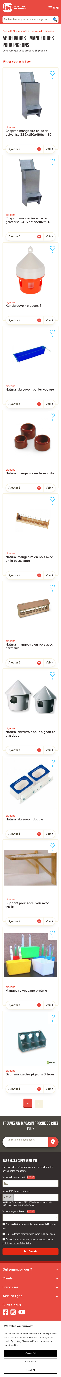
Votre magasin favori (14, 1211)
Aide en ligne (12, 1296)
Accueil (7, 31)
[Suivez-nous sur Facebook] (5, 1312)
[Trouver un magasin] (53, 1142)
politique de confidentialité (17, 1243)
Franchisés (10, 1287)
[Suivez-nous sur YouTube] (22, 1312)
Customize (30, 1362)
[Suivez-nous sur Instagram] (13, 1312)
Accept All (30, 1353)
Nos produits (20, 31)
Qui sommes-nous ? (17, 1269)
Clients (8, 1278)
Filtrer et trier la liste (17, 61)
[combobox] (30, 19)
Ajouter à (20, 150)
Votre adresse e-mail (14, 1177)
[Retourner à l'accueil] (14, 14)
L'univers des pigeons (42, 31)
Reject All (30, 1370)
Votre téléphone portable (16, 1191)
